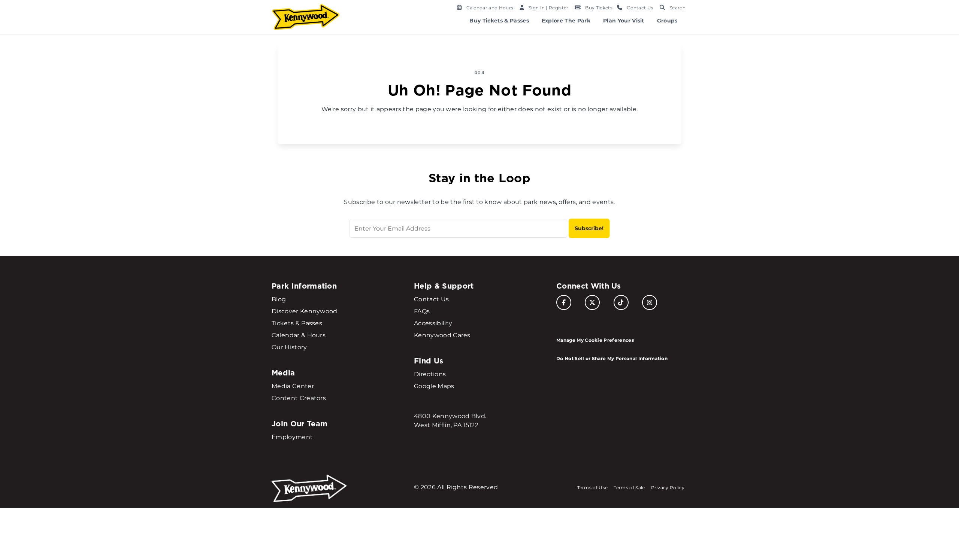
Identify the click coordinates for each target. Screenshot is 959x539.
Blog (279, 299)
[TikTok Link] (621, 302)
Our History (289, 347)
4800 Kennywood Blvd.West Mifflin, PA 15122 (450, 420)
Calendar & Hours (299, 335)
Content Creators (299, 398)
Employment (292, 437)
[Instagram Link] (649, 302)
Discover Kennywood (305, 311)
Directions (430, 374)
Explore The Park (566, 20)
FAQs (422, 311)
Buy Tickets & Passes (499, 20)
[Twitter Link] (592, 302)
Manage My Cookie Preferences (595, 340)
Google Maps (434, 386)
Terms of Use (592, 487)
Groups (667, 20)
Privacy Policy (667, 487)
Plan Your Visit (623, 20)
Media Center (293, 386)
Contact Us (431, 299)
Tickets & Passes (297, 323)
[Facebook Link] (563, 302)
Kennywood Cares (442, 335)
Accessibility (433, 323)
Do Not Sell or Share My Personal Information (612, 358)
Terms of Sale (629, 487)
